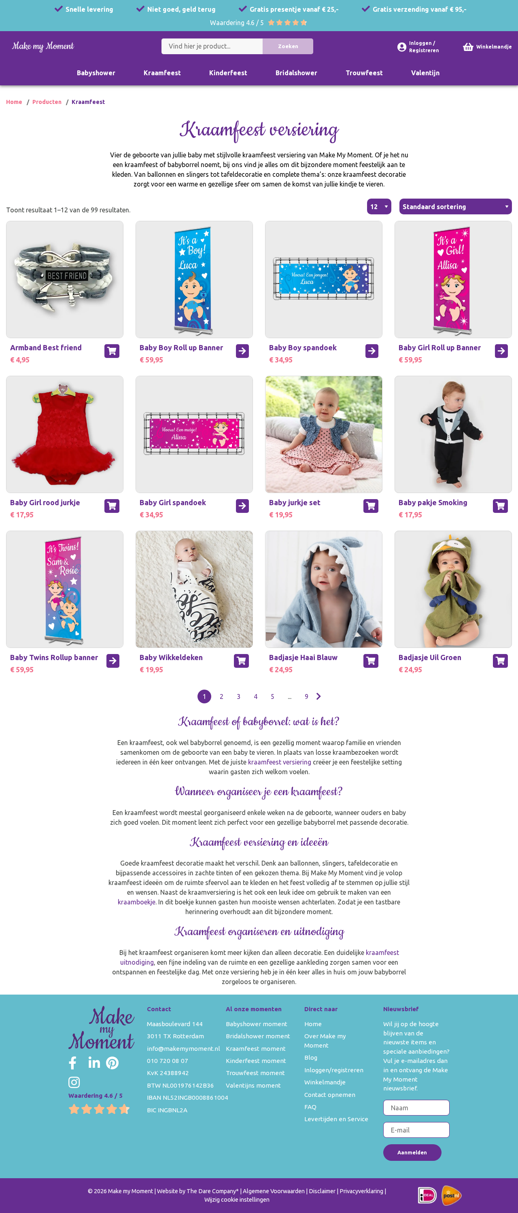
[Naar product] (242, 351)
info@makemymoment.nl (183, 1048)
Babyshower (96, 72)
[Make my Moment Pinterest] (112, 1063)
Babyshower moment (256, 1023)
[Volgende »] (318, 696)
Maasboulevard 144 (175, 1023)
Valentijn (425, 72)
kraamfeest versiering (279, 762)
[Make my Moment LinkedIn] (94, 1063)
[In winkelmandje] (111, 351)
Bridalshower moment (258, 1036)
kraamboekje (136, 902)
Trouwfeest (364, 72)
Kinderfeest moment (256, 1060)
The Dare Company (211, 1191)
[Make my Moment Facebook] (72, 1063)
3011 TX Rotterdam (175, 1036)
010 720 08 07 (167, 1060)
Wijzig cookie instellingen (237, 1199)
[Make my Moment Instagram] (74, 1082)
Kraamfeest (162, 72)
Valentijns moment (253, 1085)
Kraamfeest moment (256, 1048)
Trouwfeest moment (255, 1072)
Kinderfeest (228, 72)
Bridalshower (296, 72)
